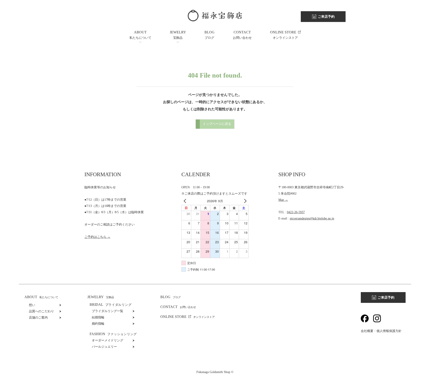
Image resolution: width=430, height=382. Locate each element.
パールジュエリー (104, 346)
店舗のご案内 (38, 317)
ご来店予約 (326, 16)
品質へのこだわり (41, 311)
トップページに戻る (217, 124)
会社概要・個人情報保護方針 (381, 331)
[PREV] (185, 201)
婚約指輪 (98, 323)
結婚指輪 (98, 317)
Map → (283, 200)
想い (32, 305)
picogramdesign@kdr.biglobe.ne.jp (312, 218)
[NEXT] (244, 201)
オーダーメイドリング (107, 340)
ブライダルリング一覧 (107, 311)
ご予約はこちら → (97, 237)
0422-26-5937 (296, 212)
